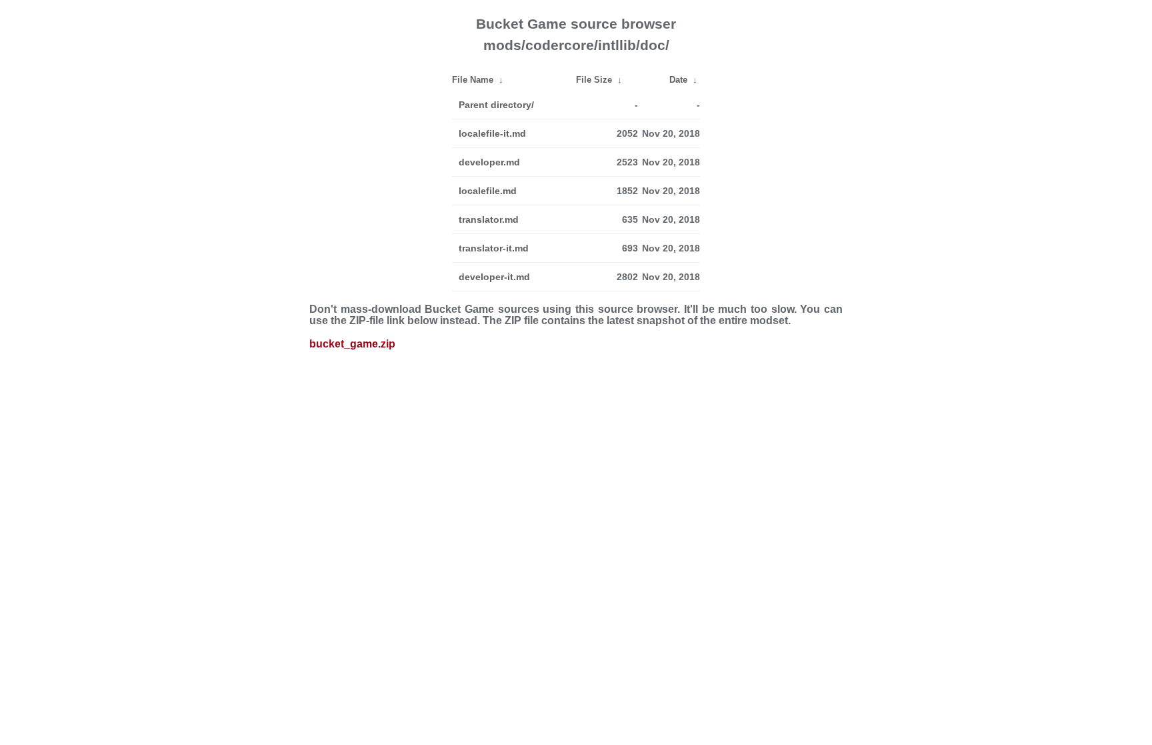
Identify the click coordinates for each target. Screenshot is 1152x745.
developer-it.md (494, 276)
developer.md (489, 162)
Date (678, 80)
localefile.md (488, 190)
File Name (472, 80)
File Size (594, 80)
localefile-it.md (492, 133)
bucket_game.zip (352, 343)
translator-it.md (494, 248)
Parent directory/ (496, 104)
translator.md (489, 219)
